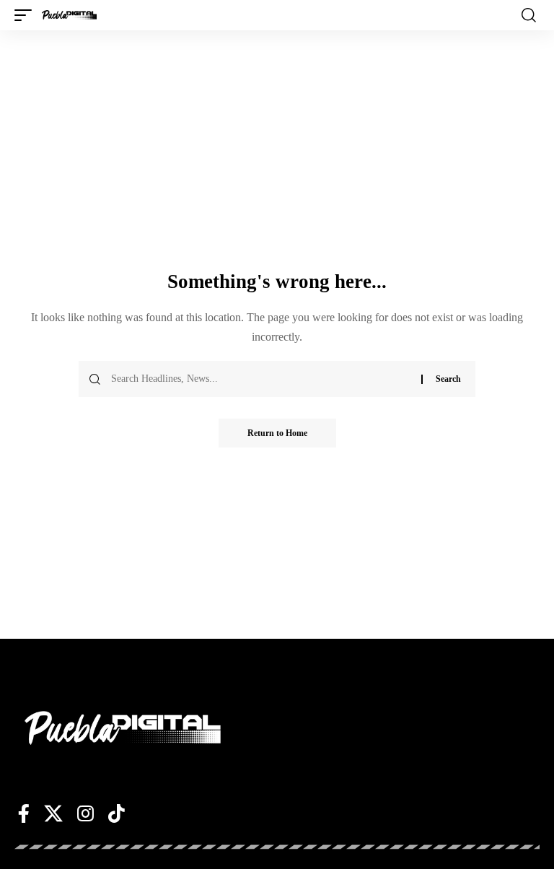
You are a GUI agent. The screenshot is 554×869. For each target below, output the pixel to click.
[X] (53, 813)
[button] (26, 15)
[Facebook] (23, 813)
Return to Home (277, 433)
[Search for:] (260, 379)
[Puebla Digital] (69, 15)
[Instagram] (85, 813)
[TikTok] (116, 813)
